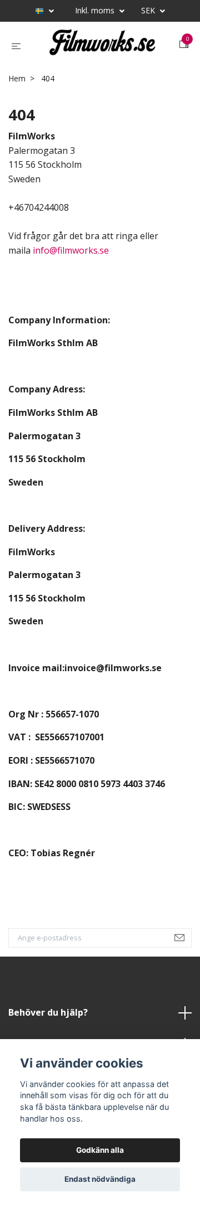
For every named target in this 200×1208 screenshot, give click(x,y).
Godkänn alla (100, 1150)
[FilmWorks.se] (102, 48)
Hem (17, 85)
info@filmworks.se (71, 257)
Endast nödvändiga (100, 1179)
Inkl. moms (96, 10)
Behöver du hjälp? (48, 1019)
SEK (149, 10)
